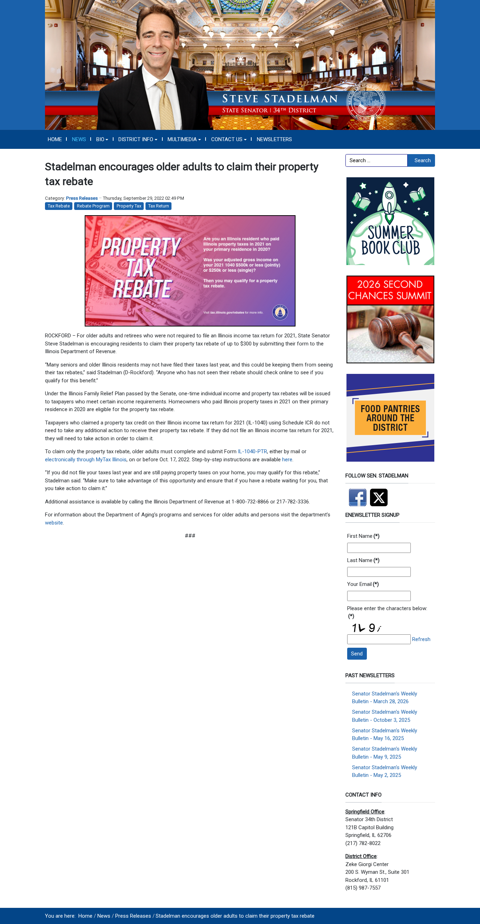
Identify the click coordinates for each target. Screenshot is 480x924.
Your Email (363, 584)
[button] (102, 139)
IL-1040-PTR (252, 451)
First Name (363, 536)
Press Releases (82, 198)
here (287, 459)
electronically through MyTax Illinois (86, 459)
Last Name (363, 560)
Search (423, 160)
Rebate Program (93, 206)
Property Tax (129, 206)
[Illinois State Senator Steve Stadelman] (240, 64)
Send (357, 654)
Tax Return (158, 206)
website (54, 523)
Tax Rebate (59, 206)
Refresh (421, 639)
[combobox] (376, 160)
